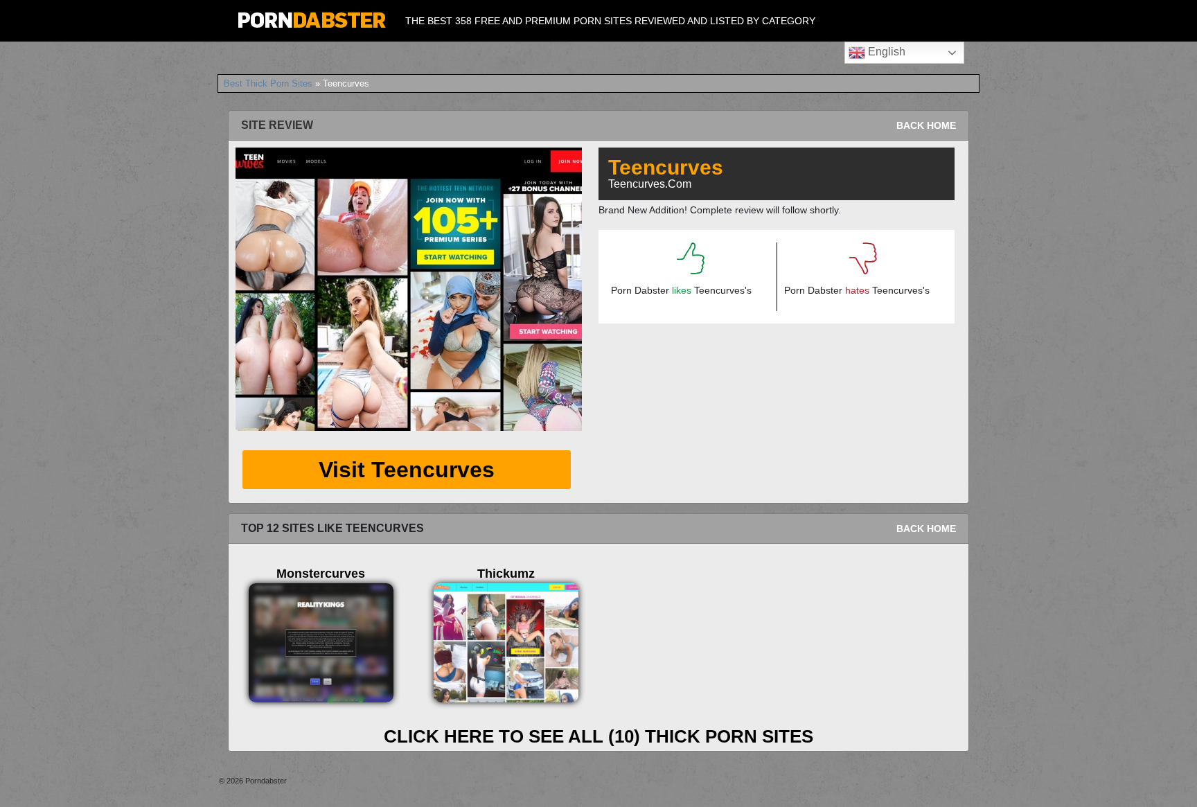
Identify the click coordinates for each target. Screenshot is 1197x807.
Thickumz (506, 573)
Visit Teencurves (407, 469)
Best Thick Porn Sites (268, 83)
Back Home (926, 125)
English (885, 51)
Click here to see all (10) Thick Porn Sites (598, 736)
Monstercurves (320, 573)
